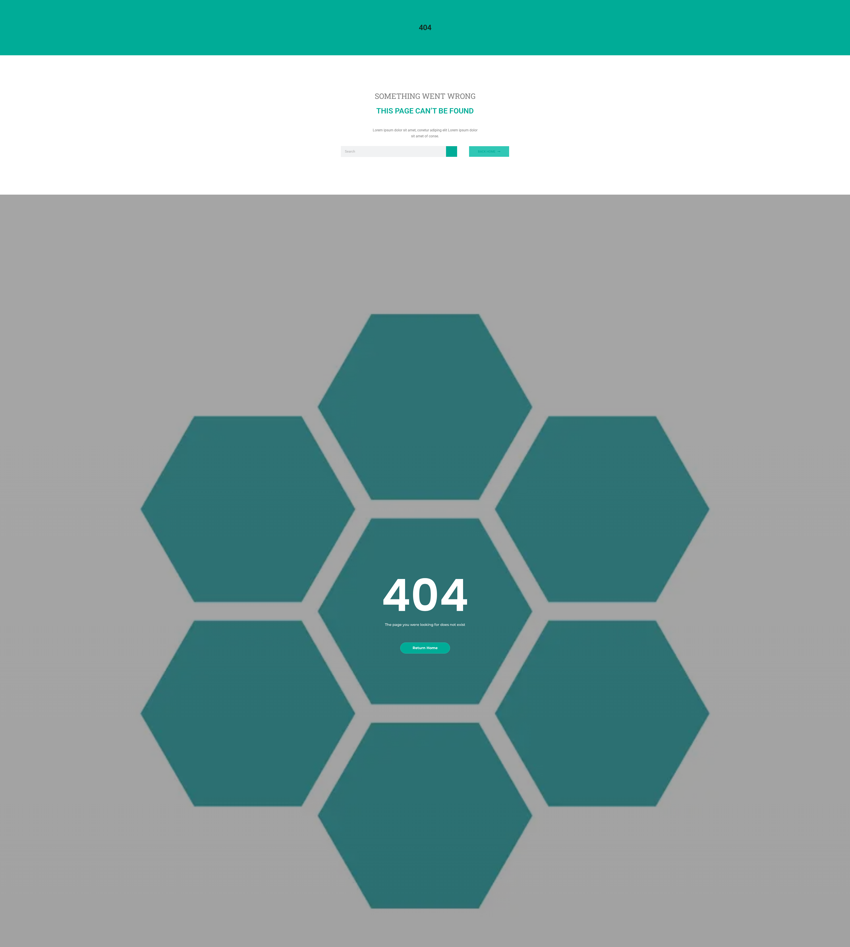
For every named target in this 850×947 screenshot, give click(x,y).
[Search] (451, 151)
